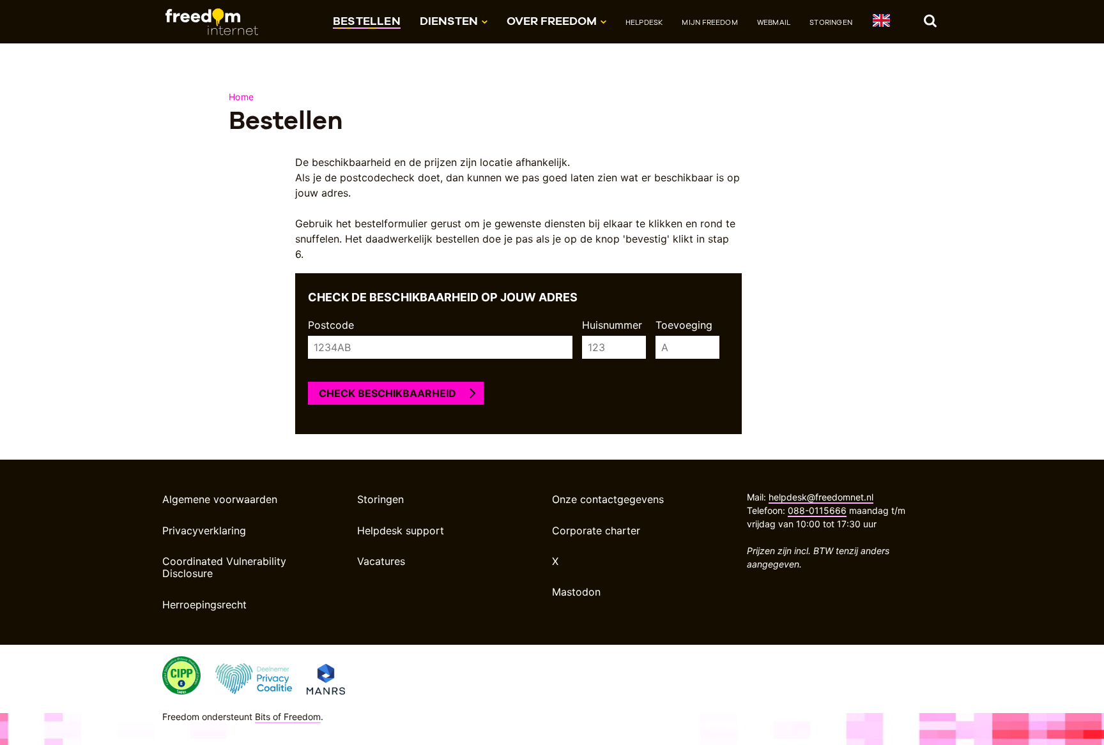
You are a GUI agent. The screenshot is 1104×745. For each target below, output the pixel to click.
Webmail (773, 22)
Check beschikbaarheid (387, 393)
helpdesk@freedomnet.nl (821, 497)
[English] (880, 22)
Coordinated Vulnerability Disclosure (224, 567)
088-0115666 (817, 510)
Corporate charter (596, 530)
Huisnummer (612, 325)
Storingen (830, 22)
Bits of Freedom (288, 716)
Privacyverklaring (204, 530)
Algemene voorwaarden (219, 499)
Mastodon (576, 591)
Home (241, 96)
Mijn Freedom (709, 22)
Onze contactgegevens (608, 499)
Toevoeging (684, 325)
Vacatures (381, 561)
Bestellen (367, 20)
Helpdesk (644, 22)
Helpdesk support (400, 530)
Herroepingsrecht (204, 604)
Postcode (331, 325)
